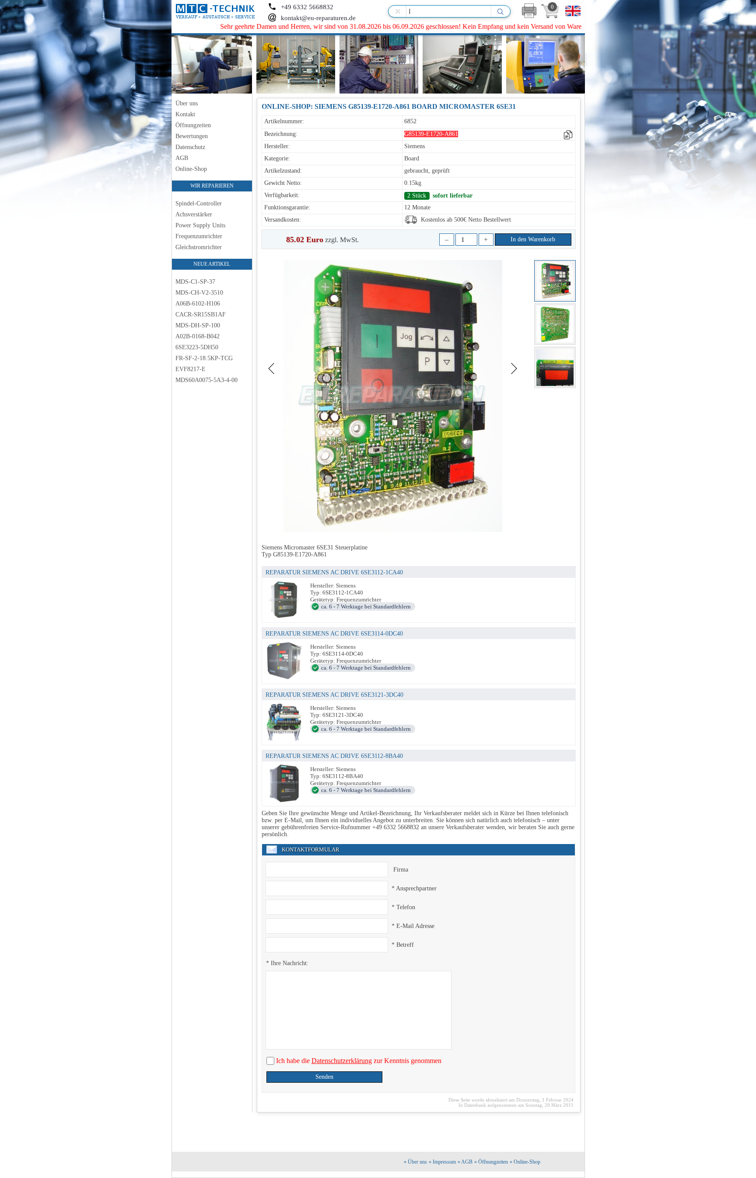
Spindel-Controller (198, 203)
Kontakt (185, 114)
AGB (181, 158)
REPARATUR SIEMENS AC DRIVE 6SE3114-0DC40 (334, 633)
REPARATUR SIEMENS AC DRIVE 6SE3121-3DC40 (334, 695)
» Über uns (415, 1162)
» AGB (465, 1162)
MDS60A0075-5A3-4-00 (206, 380)
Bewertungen (191, 136)
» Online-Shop (525, 1162)
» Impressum (442, 1162)
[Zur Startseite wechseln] (216, 11)
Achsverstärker (193, 214)
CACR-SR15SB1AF (200, 314)
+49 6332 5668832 (307, 6)
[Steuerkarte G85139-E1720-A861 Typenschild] (555, 367)
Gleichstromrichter (198, 247)
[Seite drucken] (529, 10)
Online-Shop (191, 169)
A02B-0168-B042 (197, 336)
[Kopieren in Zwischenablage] (568, 134)
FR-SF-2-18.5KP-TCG (204, 358)
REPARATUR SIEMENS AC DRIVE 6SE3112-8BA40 (334, 756)
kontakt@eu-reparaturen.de (318, 17)
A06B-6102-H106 (197, 303)
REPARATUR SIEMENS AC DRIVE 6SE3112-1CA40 (334, 572)
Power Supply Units (200, 225)
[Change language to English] (573, 11)
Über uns (186, 103)
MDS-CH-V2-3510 (199, 292)
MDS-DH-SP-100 (197, 325)
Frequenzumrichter (198, 236)
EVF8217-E (190, 369)
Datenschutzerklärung (342, 1060)
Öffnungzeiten (193, 125)
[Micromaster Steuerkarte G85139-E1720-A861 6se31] (555, 324)
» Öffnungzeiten (491, 1162)
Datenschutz (190, 147)
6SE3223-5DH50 (196, 347)
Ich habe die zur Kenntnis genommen (357, 1060)
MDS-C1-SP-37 (195, 281)
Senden (324, 1077)
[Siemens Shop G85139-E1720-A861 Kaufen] (555, 281)
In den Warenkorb (533, 239)
